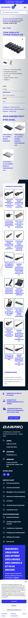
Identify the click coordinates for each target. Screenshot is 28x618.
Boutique (14, 418)
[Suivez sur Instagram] (8, 474)
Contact (24, 613)
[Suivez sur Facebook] (4, 474)
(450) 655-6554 (11, 447)
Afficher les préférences (14, 610)
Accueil (5, 19)
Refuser (14, 605)
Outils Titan (12, 111)
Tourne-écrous (14, 107)
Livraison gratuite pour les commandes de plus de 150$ (15, 410)
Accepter (14, 601)
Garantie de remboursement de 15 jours (15, 402)
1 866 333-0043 (11, 444)
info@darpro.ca (11, 455)
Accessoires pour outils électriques (12, 19)
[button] (25, 581)
